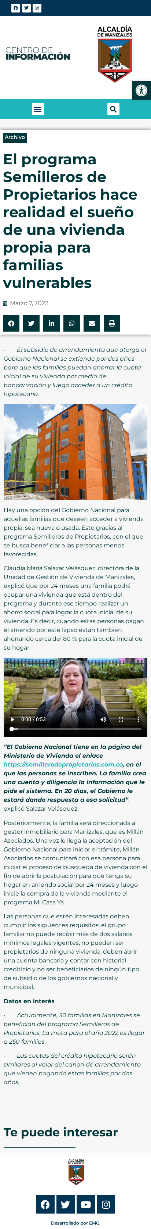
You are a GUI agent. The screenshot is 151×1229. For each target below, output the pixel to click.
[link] (141, 90)
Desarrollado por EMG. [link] (75, 1223)
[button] (38, 109)
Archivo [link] (15, 137)
